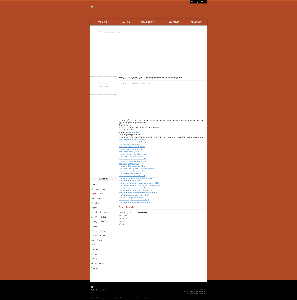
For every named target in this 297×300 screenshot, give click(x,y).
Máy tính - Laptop (97, 198)
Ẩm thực (94, 226)
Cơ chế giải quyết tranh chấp (196, 293)
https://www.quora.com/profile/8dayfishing (133, 159)
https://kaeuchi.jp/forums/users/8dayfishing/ (134, 200)
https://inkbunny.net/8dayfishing (129, 180)
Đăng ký (203, 2)
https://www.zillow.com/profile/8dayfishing (133, 161)
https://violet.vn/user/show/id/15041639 (132, 176)
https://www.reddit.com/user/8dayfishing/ (132, 154)
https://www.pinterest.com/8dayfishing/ (132, 147)
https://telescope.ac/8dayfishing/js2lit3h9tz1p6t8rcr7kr (137, 178)
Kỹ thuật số (95, 203)
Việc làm (94, 249)
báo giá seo (104, 298)
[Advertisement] (173, 11)
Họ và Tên (123, 215)
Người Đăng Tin (125, 212)
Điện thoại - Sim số (98, 193)
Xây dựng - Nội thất (98, 217)
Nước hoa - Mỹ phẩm (99, 189)
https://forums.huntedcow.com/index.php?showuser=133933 (139, 183)
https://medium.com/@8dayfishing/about (132, 171)
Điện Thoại (123, 218)
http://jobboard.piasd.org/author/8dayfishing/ (134, 195)
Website (122, 224)
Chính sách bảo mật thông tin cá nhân (194, 291)
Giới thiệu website (97, 263)
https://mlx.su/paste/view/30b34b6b (131, 197)
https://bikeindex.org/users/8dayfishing (132, 166)
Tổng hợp (94, 268)
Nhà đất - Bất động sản (99, 212)
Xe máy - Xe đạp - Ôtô (99, 221)
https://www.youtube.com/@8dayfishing (132, 142)
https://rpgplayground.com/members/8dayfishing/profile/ (138, 188)
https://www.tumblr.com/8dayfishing (131, 149)
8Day (140, 120)
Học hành (94, 254)
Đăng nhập (194, 2)
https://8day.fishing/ (132, 132)
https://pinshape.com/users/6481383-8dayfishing (135, 190)
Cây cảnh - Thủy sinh (99, 231)
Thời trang (95, 184)
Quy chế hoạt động (200, 289)
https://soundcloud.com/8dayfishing (131, 156)
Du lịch (93, 245)
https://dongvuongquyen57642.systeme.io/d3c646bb (136, 168)
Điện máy (94, 207)
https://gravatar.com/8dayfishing (130, 173)
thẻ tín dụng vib (113, 298)
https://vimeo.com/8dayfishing (129, 152)
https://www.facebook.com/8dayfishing (132, 139)
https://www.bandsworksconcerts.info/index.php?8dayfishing (139, 185)
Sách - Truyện (96, 240)
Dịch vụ (94, 259)
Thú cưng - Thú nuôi (99, 235)
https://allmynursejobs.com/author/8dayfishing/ (135, 202)
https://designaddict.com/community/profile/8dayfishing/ (138, 193)
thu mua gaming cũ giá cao (144, 298)
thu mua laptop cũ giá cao (127, 298)
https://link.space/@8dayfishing (129, 164)
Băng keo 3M (94, 298)
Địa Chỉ (122, 221)
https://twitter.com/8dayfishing (129, 144)
